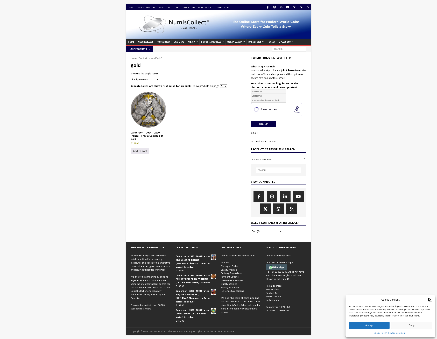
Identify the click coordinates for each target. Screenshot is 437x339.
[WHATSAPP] (301, 7)
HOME (131, 41)
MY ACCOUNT (286, 41)
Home (131, 7)
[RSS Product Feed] (308, 7)
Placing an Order (229, 266)
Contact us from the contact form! (238, 255)
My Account (165, 7)
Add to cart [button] (140, 151)
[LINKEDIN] (281, 7)
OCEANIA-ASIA (234, 41)
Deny (412, 325)
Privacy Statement (396, 332)
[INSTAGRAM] (274, 7)
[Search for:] (289, 48)
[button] (430, 299)
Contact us (189, 7)
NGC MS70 (178, 41)
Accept (369, 325)
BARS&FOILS (254, 41)
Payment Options (230, 276)
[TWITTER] (294, 7)
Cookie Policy (380, 332)
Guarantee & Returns (232, 280)
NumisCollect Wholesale (239, 305)
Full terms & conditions (232, 290)
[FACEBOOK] (268, 7)
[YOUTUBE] (288, 7)
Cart (177, 7)
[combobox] (278, 158)
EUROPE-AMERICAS (211, 41)
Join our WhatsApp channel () (273, 70)
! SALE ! (271, 41)
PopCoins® (163, 41)
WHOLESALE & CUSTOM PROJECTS (213, 7)
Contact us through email (279, 255)
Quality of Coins (229, 283)
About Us (225, 262)
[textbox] (278, 159)
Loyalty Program (146, 7)
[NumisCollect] (218, 36)
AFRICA (191, 41)
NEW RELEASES (145, 41)
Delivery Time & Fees (231, 273)
